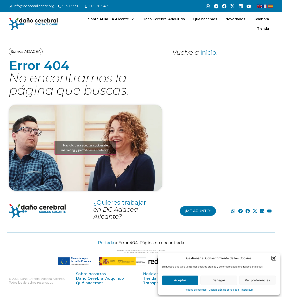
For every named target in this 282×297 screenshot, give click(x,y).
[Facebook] (224, 6)
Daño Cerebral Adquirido (164, 19)
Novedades (235, 19)
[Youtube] (249, 6)
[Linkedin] (241, 6)
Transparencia (157, 283)
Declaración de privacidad (224, 289)
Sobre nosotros (91, 274)
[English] (259, 6)
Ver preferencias (257, 280)
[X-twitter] (232, 6)
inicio (208, 52)
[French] (265, 6)
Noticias (150, 274)
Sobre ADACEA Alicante (108, 19)
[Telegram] (216, 6)
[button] (274, 258)
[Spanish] (270, 6)
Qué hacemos (205, 19)
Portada (106, 242)
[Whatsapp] (208, 6)
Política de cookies (195, 289)
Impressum (247, 289)
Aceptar (180, 280)
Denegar (218, 280)
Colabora (261, 19)
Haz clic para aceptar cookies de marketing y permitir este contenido (85, 148)
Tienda (263, 29)
